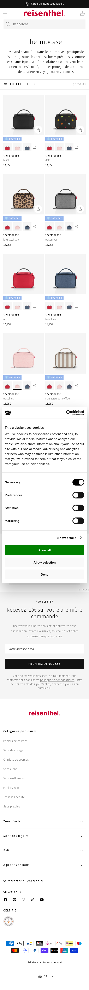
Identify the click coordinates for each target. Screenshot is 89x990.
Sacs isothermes (14, 778)
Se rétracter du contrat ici (23, 881)
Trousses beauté (14, 797)
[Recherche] (8, 24)
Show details (66, 537)
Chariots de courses (16, 759)
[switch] (78, 495)
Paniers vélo (11, 787)
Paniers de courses (15, 741)
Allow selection (45, 562)
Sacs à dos (10, 769)
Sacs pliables (11, 806)
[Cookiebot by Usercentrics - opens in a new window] (66, 413)
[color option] (7, 147)
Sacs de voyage (13, 750)
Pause (85, 589)
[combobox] (44, 24)
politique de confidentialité (57, 680)
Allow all (44, 550)
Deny (44, 574)
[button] (5, 13)
